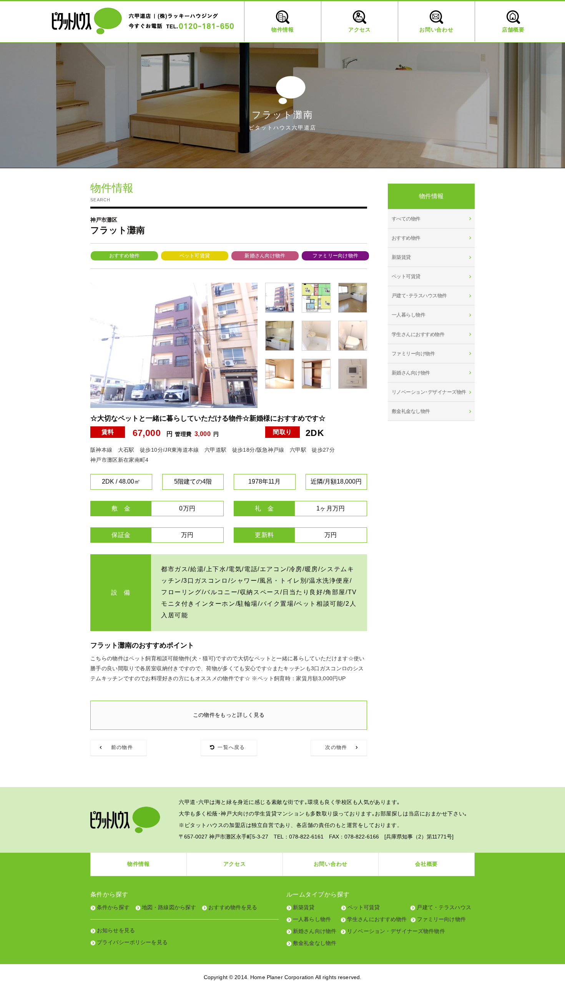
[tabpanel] (174, 345)
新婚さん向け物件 (265, 256)
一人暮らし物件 (408, 315)
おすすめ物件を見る (232, 907)
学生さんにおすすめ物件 (418, 334)
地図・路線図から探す (169, 907)
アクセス (234, 864)
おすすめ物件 (124, 256)
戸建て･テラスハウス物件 (419, 295)
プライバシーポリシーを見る (132, 942)
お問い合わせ (330, 864)
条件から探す (113, 907)
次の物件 (336, 747)
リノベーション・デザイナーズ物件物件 (396, 931)
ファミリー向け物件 (335, 256)
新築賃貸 (401, 257)
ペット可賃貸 (194, 256)
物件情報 (138, 864)
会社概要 (426, 864)
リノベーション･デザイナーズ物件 (429, 392)
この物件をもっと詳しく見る (229, 715)
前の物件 (122, 747)
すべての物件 (406, 219)
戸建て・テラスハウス (444, 907)
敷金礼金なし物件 (411, 411)
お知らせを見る (116, 930)
